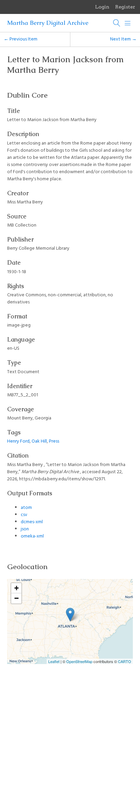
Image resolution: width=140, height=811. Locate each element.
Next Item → (123, 39)
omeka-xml (32, 536)
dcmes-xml (32, 522)
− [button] (16, 598)
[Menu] (127, 23)
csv (24, 515)
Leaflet (53, 661)
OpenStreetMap (79, 661)
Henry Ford (18, 441)
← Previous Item (20, 39)
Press (54, 441)
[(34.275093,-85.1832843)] (70, 615)
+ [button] (16, 588)
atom (26, 508)
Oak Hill (39, 441)
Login (102, 7)
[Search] (116, 23)
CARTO (124, 661)
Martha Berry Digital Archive (47, 23)
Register (125, 7)
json (25, 529)
